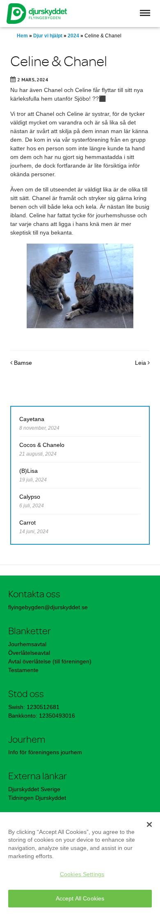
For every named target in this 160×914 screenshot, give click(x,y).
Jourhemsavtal (27, 644)
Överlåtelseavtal (29, 652)
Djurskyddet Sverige (34, 789)
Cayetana (31, 419)
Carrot (27, 522)
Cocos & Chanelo (41, 445)
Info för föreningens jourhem (46, 752)
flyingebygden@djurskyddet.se (48, 607)
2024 (73, 36)
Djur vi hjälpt (47, 36)
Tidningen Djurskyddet (37, 797)
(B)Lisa (28, 470)
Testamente (23, 670)
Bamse (22, 362)
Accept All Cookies (80, 898)
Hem (22, 36)
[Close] (149, 824)
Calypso (29, 496)
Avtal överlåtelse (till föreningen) (49, 661)
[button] (145, 13)
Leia (141, 362)
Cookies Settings (82, 874)
